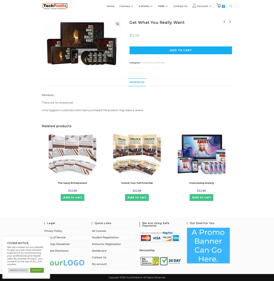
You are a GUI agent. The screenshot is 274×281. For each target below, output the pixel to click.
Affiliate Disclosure (56, 250)
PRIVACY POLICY (18, 270)
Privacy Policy (53, 230)
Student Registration (105, 237)
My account (99, 264)
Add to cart (72, 197)
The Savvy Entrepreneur (72, 183)
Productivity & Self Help (153, 62)
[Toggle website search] (231, 6)
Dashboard (99, 250)
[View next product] (230, 22)
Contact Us (99, 257)
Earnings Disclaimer (57, 244)
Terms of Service (55, 237)
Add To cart (181, 50)
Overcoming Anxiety (201, 183)
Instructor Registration (106, 244)
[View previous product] (224, 22)
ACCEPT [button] (37, 270)
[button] (117, 23)
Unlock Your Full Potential (137, 183)
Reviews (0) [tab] (137, 82)
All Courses (99, 230)
